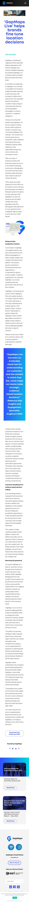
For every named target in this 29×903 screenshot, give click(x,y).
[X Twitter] (18, 887)
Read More (11, 787)
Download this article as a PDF (14, 733)
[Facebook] (14, 887)
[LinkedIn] (10, 887)
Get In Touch (14, 862)
